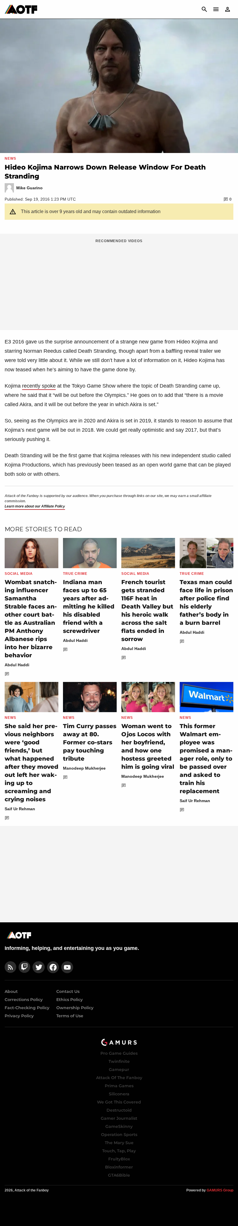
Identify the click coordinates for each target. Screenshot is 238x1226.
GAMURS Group (220, 1190)
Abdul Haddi (17, 664)
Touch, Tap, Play (119, 1150)
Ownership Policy (74, 1007)
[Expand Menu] (216, 9)
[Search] (204, 9)
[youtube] (67, 967)
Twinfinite (119, 1061)
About (11, 991)
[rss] (10, 967)
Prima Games (119, 1085)
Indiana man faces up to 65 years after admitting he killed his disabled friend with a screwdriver (88, 606)
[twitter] (39, 967)
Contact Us (68, 991)
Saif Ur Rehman (20, 808)
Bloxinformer (119, 1167)
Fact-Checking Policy (27, 1007)
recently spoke (39, 386)
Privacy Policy (19, 1015)
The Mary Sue (119, 1142)
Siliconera (119, 1094)
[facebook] (53, 967)
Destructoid (119, 1110)
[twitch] (24, 967)
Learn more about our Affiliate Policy (35, 506)
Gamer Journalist (119, 1118)
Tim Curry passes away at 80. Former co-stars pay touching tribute (89, 742)
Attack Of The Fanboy (119, 1077)
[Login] (227, 9)
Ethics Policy (69, 999)
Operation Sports (119, 1134)
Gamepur (119, 1069)
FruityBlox (119, 1159)
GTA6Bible (119, 1175)
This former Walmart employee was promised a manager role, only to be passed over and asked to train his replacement (206, 759)
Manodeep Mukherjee (84, 768)
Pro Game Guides (119, 1053)
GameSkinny (119, 1126)
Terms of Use (69, 1015)
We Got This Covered (119, 1102)
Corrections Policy (24, 999)
